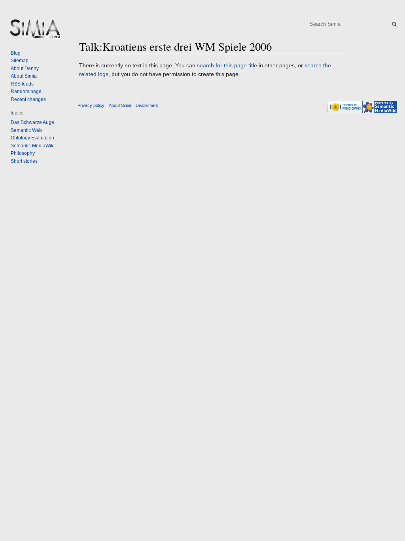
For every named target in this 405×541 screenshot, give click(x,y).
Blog (16, 53)
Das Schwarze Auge (32, 122)
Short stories (24, 161)
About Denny (25, 68)
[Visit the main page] (34, 31)
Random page (26, 91)
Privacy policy (91, 105)
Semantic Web (26, 130)
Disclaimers (147, 105)
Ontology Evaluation (32, 138)
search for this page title (227, 65)
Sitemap (19, 60)
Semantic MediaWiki (33, 146)
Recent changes (28, 99)
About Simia (24, 76)
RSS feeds (22, 84)
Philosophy (23, 153)
